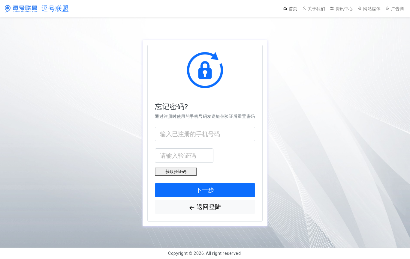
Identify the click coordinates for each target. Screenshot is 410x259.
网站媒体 (372, 8)
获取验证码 (175, 171)
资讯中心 (344, 8)
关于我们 (316, 8)
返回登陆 (209, 206)
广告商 (397, 8)
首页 (293, 8)
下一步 (205, 190)
